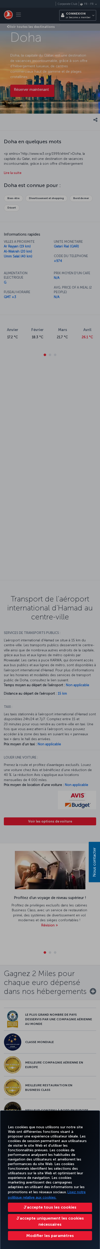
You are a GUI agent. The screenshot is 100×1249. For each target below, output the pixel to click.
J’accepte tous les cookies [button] (50, 1207)
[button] (50, 1235)
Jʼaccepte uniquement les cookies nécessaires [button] (50, 1221)
